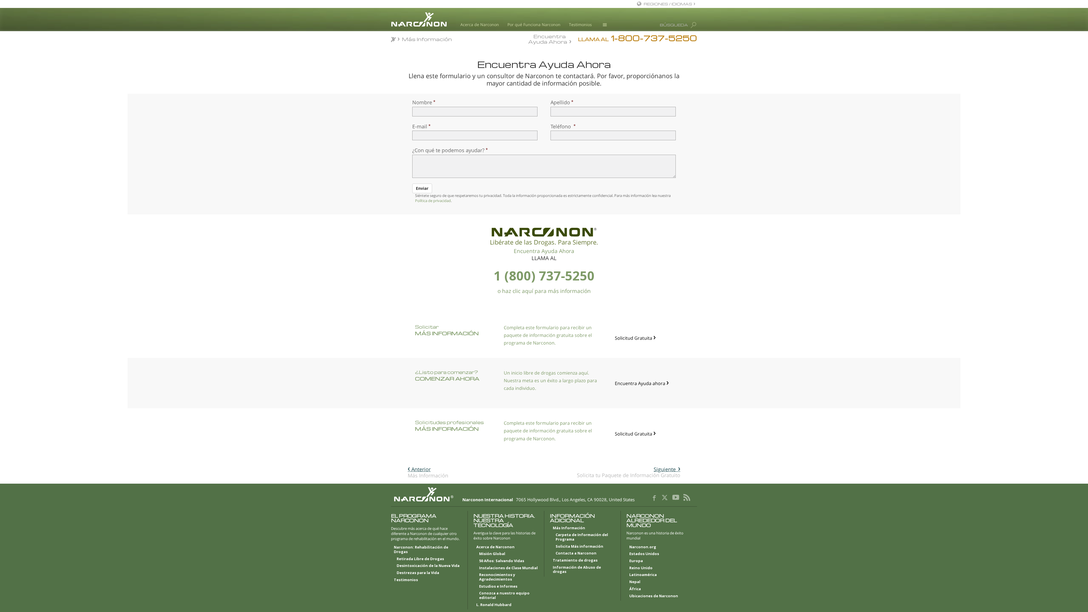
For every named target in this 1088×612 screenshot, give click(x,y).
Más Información (428, 472)
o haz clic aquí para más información (544, 291)
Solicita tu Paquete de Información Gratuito (628, 472)
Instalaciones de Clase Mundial (508, 568)
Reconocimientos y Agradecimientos (497, 577)
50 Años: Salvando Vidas (501, 561)
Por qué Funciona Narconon (533, 24)
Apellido (560, 102)
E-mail (419, 126)
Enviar (422, 188)
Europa (636, 561)
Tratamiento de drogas (575, 560)
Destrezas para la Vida (418, 573)
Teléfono (561, 126)
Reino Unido (641, 568)
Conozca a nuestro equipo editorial (504, 595)
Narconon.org (642, 547)
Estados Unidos (644, 554)
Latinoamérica (643, 575)
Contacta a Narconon (576, 553)
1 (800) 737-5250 (544, 275)
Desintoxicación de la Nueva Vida (428, 566)
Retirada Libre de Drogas (420, 559)
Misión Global (492, 554)
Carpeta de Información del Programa (582, 537)
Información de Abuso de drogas (577, 569)
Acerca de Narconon (479, 24)
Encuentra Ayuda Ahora (547, 38)
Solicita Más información (579, 546)
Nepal (634, 582)
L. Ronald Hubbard (493, 605)
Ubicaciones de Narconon (653, 596)
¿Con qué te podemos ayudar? (448, 150)
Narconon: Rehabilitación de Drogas (421, 549)
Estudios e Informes (498, 586)
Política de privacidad (433, 200)
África (635, 589)
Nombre (422, 102)
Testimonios (580, 24)
